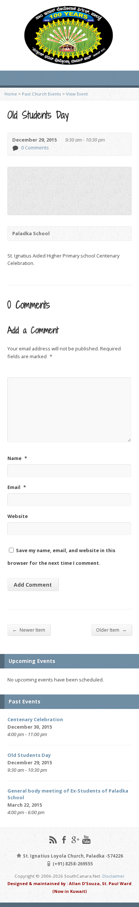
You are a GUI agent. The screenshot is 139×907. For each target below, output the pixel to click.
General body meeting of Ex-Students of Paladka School (67, 794)
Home (10, 94)
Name (17, 458)
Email (16, 487)
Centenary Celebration (35, 719)
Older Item (111, 629)
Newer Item (28, 629)
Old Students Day (29, 755)
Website (17, 516)
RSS (53, 839)
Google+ (75, 839)
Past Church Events (41, 94)
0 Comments (15, 148)
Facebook (64, 839)
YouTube (86, 839)
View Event (77, 94)
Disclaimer (113, 876)
